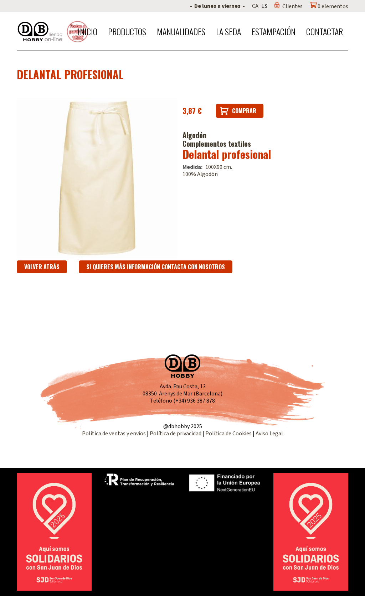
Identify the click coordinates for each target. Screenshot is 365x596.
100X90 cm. (218, 167)
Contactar (324, 31)
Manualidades (181, 31)
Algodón (194, 135)
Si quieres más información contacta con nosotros (155, 267)
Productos (127, 31)
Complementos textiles (216, 143)
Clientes (292, 6)
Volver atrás (42, 267)
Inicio (87, 31)
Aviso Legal (269, 433)
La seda (228, 31)
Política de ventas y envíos (114, 433)
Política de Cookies (228, 433)
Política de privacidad (176, 433)
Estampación (273, 31)
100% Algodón (200, 174)
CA (255, 6)
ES (264, 6)
